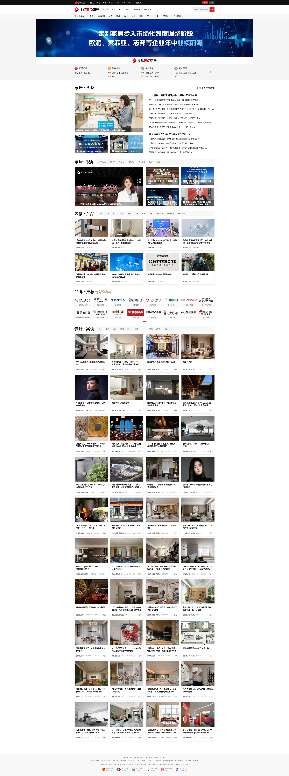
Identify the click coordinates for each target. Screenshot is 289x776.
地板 (126, 16)
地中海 (157, 73)
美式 (151, 73)
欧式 (147, 73)
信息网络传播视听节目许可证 (166, 764)
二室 (180, 73)
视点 (89, 73)
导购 (109, 73)
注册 (211, 3)
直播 (111, 3)
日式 (142, 76)
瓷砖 (141, 16)
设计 (128, 9)
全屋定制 (101, 16)
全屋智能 (124, 73)
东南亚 (157, 76)
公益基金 (138, 3)
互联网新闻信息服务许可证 (147, 764)
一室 (176, 73)
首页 (92, 3)
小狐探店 (131, 162)
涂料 (133, 16)
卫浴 (91, 16)
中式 (142, 73)
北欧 (151, 329)
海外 (130, 3)
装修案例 (147, 9)
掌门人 (121, 162)
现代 (147, 76)
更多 (210, 72)
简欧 (158, 329)
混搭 (136, 329)
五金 (149, 16)
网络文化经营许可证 (182, 764)
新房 (98, 3)
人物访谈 (102, 162)
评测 (109, 76)
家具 (118, 16)
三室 (185, 73)
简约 (151, 76)
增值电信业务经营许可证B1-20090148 (112, 764)
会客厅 (112, 162)
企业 (85, 73)
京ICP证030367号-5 (131, 764)
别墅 (176, 76)
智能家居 (177, 16)
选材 (113, 73)
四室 (189, 73)
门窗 (156, 16)
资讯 (104, 3)
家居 (117, 3)
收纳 (113, 76)
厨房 (110, 16)
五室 (194, 73)
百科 (123, 3)
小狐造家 (141, 162)
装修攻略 (137, 9)
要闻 (80, 73)
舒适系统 (166, 16)
